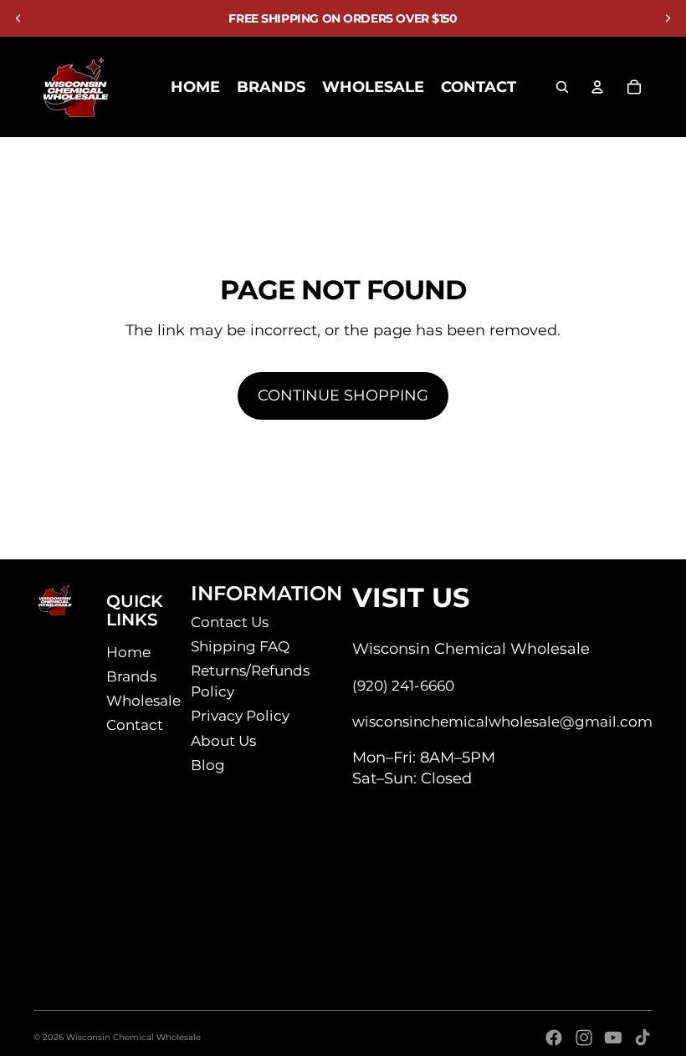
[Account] (597, 87)
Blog (208, 765)
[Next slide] (667, 18)
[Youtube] (613, 1038)
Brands (131, 676)
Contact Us (230, 622)
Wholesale (143, 700)
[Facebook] (554, 1038)
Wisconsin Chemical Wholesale (133, 1037)
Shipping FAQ (240, 646)
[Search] (562, 87)
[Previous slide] (18, 18)
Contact (134, 725)
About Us (223, 740)
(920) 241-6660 (403, 685)
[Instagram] (584, 1038)
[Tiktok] (642, 1038)
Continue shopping (343, 395)
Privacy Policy (240, 715)
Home (128, 652)
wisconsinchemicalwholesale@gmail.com (502, 721)
